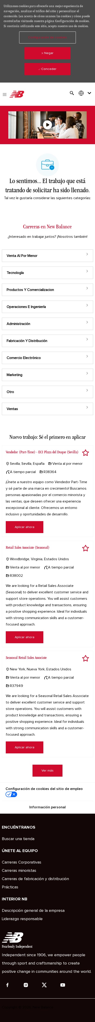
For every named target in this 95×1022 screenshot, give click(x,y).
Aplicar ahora (24, 527)
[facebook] (7, 984)
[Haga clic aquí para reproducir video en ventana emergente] (47, 125)
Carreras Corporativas (21, 862)
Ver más (47, 770)
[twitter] (44, 984)
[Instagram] (25, 984)
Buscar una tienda (18, 839)
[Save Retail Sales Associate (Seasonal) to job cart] (85, 548)
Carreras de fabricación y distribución (35, 879)
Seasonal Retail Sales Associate (26, 657)
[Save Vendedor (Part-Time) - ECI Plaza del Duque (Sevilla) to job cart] (85, 452)
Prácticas (10, 887)
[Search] (72, 93)
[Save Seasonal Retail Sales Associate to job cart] (85, 658)
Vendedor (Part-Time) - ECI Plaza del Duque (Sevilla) (42, 452)
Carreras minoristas (19, 871)
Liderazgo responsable (22, 919)
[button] (47, 37)
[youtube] (62, 984)
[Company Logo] (16, 94)
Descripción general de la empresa (33, 911)
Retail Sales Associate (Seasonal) (27, 547)
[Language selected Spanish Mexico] (85, 93)
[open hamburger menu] (4, 94)
